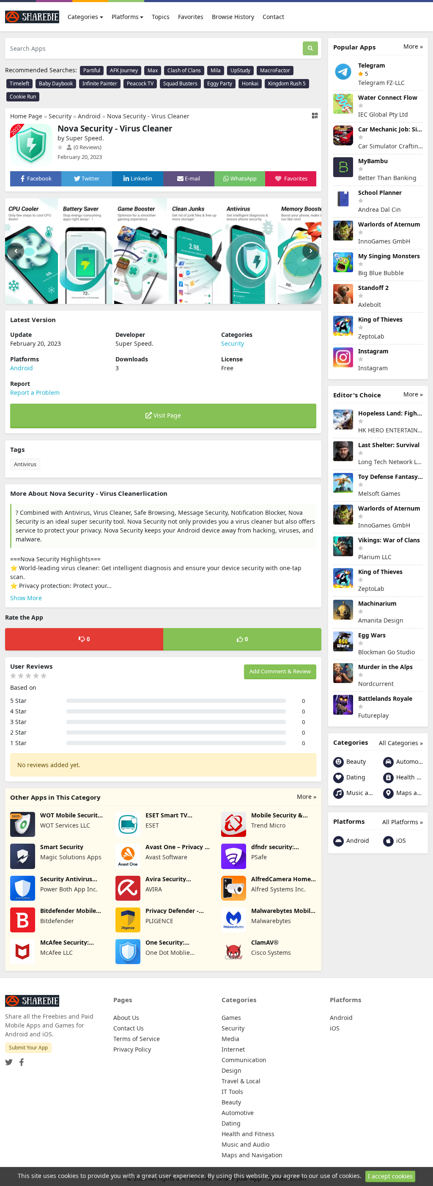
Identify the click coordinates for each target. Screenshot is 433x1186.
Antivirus (25, 464)
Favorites (190, 17)
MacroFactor (275, 70)
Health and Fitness (409, 777)
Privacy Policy (132, 1049)
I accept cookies (390, 1176)
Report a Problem (35, 392)
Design (231, 1070)
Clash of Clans (184, 70)
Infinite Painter (99, 83)
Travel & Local (241, 1081)
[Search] (310, 48)
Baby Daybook (56, 83)
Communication (244, 1060)
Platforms (125, 17)
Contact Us (128, 1028)
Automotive (409, 761)
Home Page (26, 116)
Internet (233, 1049)
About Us (126, 1018)
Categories (83, 17)
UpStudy (240, 70)
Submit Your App (28, 1047)
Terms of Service (136, 1039)
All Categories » (401, 743)
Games (231, 1018)
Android (89, 116)
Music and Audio (359, 793)
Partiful (91, 70)
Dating (355, 777)
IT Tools (232, 1092)
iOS (400, 840)
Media (230, 1039)
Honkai (250, 83)
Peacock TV (140, 83)
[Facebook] (19, 1060)
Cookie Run (23, 96)
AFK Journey (124, 70)
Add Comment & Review (280, 671)
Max (153, 70)
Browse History (233, 17)
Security (60, 116)
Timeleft (19, 83)
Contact (273, 17)
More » (306, 796)
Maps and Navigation (409, 793)
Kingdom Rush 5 (287, 83)
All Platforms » (402, 822)
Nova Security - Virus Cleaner (148, 116)
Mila (216, 70)
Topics (161, 17)
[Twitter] (9, 1060)
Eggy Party (219, 83)
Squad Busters (180, 83)
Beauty (355, 761)
